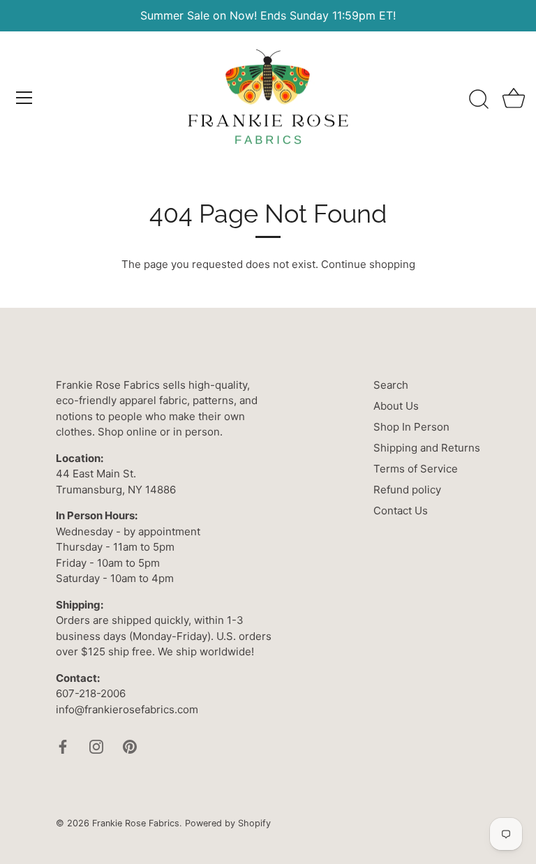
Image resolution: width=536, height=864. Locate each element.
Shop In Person (411, 426)
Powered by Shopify (228, 823)
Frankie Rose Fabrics (135, 823)
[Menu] (24, 97)
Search (390, 385)
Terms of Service (415, 468)
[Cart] (513, 99)
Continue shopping (368, 264)
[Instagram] (96, 745)
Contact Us (400, 510)
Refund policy (407, 489)
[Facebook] (63, 745)
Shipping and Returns (426, 447)
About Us (396, 405)
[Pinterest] (130, 745)
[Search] (478, 99)
